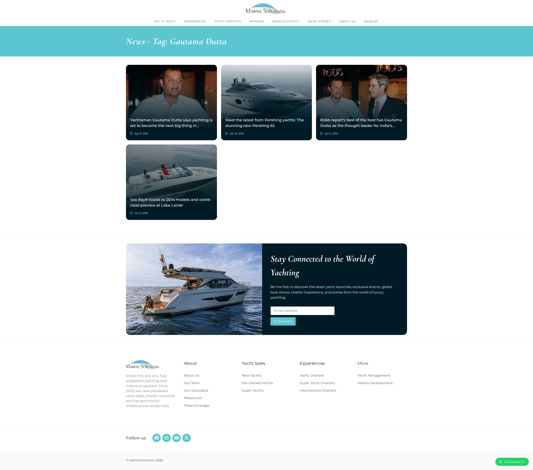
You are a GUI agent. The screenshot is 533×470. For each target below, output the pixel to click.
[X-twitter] (186, 438)
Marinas (256, 21)
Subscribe (283, 321)
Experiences (195, 21)
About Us (347, 21)
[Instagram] (166, 438)
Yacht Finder (319, 21)
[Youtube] (176, 438)
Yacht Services (227, 21)
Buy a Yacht (165, 21)
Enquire (371, 21)
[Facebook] (156, 438)
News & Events (286, 21)
